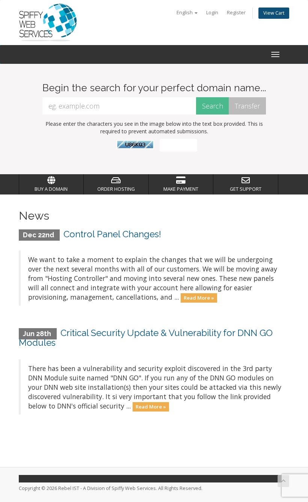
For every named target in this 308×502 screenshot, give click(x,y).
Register (236, 12)
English (185, 12)
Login (212, 12)
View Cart (273, 13)
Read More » (199, 297)
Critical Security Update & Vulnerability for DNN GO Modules (146, 337)
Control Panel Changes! (112, 234)
